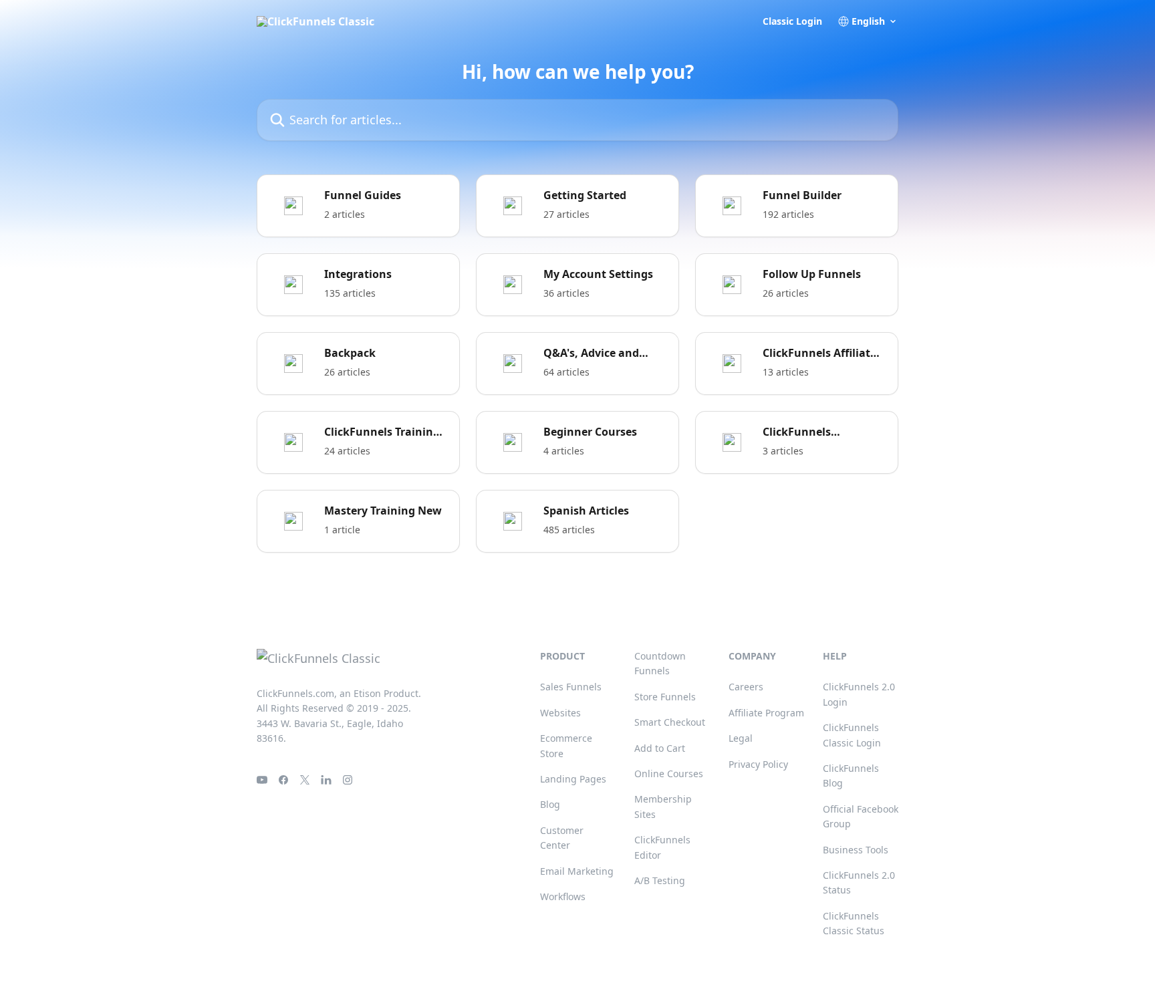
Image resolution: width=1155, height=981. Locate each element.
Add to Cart (659, 748)
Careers (746, 686)
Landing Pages (573, 779)
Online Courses (668, 773)
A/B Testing (659, 880)
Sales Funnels (571, 686)
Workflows (563, 896)
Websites (560, 712)
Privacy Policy (758, 764)
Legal (741, 738)
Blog (550, 804)
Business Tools (855, 849)
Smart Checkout (669, 722)
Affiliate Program (766, 712)
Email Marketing (577, 871)
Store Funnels (665, 696)
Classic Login (792, 21)
